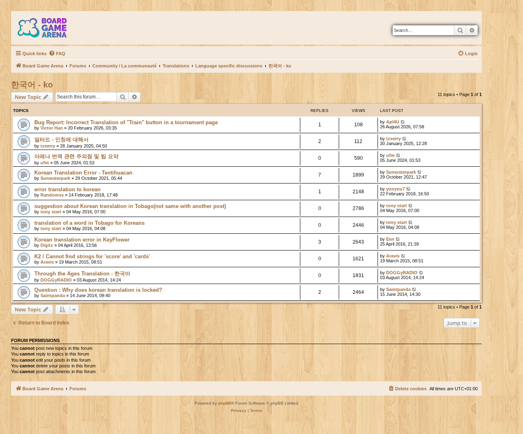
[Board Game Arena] (48, 28)
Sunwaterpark (55, 178)
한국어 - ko (32, 84)
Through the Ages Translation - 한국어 (82, 274)
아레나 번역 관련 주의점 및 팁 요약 (76, 156)
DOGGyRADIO (56, 279)
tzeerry (47, 145)
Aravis (47, 262)
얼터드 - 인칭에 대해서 (61, 139)
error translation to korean (67, 189)
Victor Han (51, 127)
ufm (44, 162)
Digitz (46, 245)
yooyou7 (395, 188)
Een (390, 239)
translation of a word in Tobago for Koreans (89, 223)
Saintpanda (52, 295)
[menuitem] (57, 53)
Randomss (52, 194)
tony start (50, 211)
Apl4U (392, 121)
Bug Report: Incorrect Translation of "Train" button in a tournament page (126, 122)
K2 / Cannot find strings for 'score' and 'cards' (92, 256)
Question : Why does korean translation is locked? (98, 290)
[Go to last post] (403, 121)
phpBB (224, 403)
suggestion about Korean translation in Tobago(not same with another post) (130, 206)
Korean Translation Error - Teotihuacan (83, 173)
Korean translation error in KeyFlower (82, 240)
